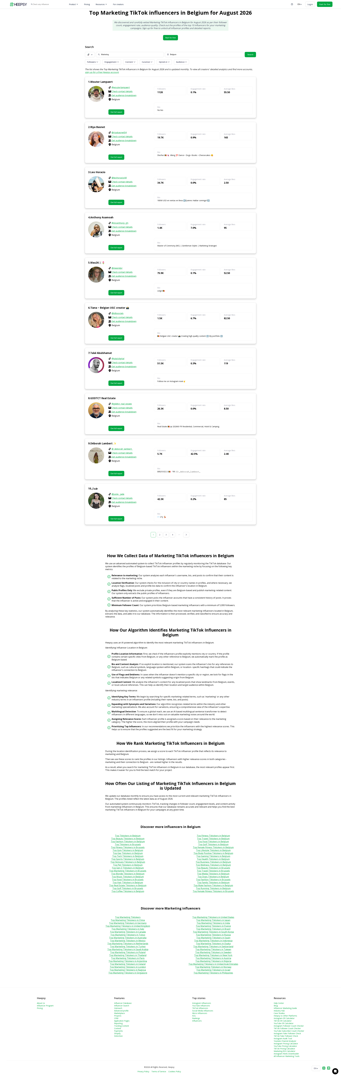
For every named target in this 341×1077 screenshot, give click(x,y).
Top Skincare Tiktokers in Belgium (127, 862)
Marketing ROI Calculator (284, 1051)
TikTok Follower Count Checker (287, 1028)
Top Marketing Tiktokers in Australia (127, 937)
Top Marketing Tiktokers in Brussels (127, 870)
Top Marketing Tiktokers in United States (213, 917)
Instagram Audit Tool (283, 1038)
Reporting (118, 1023)
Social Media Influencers (202, 1010)
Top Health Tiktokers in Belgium (213, 859)
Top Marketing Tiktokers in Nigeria (213, 961)
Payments (118, 1031)
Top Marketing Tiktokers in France (213, 926)
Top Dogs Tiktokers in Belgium (213, 876)
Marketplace (119, 1013)
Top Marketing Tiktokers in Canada (128, 931)
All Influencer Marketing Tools (286, 1056)
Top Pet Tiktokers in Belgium (128, 864)
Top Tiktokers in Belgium (128, 835)
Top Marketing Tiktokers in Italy (127, 928)
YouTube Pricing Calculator (285, 1046)
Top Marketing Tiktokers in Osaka (213, 943)
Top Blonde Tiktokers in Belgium (127, 873)
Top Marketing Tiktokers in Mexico (127, 940)
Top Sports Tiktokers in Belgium (127, 859)
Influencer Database (123, 1003)
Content (117, 1028)
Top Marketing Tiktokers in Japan (213, 920)
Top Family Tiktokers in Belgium (213, 882)
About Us (41, 1003)
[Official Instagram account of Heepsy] (323, 1068)
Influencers (197, 1021)
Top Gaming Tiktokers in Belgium (213, 856)
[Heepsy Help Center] (292, 4)
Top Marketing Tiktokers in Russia (213, 934)
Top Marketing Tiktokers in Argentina (128, 961)
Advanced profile (121, 1010)
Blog (276, 1005)
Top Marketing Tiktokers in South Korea (213, 931)
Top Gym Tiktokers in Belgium (128, 850)
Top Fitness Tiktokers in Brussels (128, 847)
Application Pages (121, 1021)
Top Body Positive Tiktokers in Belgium (213, 853)
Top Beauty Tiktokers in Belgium (127, 838)
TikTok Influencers (200, 1008)
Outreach (118, 1008)
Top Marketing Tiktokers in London (128, 967)
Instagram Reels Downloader (286, 1053)
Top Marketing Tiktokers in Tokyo (127, 934)
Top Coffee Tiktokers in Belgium (127, 891)
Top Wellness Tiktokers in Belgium (213, 864)
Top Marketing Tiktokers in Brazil (213, 928)
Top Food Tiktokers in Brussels (127, 879)
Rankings (196, 1018)
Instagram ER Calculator (284, 1018)
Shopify (117, 1033)
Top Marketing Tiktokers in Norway (213, 967)
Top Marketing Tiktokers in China (128, 920)
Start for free (170, 38)
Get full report (116, 112)
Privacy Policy (143, 1071)
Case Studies (279, 1013)
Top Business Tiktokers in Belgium (213, 862)
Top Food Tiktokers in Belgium (213, 841)
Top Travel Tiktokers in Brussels (213, 870)
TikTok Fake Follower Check (286, 1036)
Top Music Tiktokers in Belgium (128, 876)
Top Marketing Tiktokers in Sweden (213, 952)
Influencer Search (121, 1005)
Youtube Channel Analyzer (285, 1041)
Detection (118, 1036)
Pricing (87, 4)
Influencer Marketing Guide (285, 1008)
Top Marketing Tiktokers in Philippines (213, 972)
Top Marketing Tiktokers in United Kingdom (127, 926)
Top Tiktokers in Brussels (128, 844)
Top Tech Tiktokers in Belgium (127, 856)
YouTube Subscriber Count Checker (289, 1031)
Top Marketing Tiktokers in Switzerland (213, 946)
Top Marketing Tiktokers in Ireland (127, 964)
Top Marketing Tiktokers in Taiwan (213, 949)
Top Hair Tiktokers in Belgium (128, 882)
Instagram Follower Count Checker (289, 1026)
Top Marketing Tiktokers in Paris (128, 958)
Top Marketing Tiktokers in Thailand (127, 955)
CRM (116, 1018)
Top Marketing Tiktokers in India (213, 923)
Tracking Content (121, 1026)
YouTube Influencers (201, 1005)
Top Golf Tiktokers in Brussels (127, 888)
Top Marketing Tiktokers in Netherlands (127, 943)
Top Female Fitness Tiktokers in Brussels (213, 891)
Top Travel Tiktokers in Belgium (213, 838)
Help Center (279, 1003)
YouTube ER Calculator (283, 1023)
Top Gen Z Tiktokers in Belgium (128, 867)
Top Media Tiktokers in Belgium (213, 873)
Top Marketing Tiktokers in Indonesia (213, 940)
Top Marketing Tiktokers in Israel (213, 969)
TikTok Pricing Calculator (284, 1048)
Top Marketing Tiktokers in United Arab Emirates (213, 964)
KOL (194, 1015)
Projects (117, 1015)
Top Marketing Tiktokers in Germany (128, 923)
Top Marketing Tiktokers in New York (213, 955)
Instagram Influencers (201, 1003)
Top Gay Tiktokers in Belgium (128, 853)
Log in (310, 4)
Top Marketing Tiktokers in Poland (127, 952)
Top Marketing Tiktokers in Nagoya (128, 969)
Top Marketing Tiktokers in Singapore (127, 972)
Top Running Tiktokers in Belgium (213, 888)
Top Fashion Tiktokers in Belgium (128, 841)
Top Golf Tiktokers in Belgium (213, 844)
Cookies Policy (174, 1071)
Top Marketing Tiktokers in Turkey (128, 946)
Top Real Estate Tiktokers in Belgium (127, 885)
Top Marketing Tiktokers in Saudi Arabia (127, 949)
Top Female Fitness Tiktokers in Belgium (213, 847)
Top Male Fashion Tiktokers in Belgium (213, 885)
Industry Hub (279, 1010)
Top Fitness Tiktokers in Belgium (213, 835)
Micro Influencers (199, 1013)
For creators (118, 4)
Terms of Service (158, 1071)
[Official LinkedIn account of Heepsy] (328, 1068)
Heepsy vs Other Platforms (285, 1015)
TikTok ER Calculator (283, 1021)
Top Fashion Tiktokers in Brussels (213, 879)
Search (250, 54)
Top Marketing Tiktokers (128, 917)
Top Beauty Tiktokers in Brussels (213, 867)
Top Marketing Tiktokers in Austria (213, 958)
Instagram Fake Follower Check (287, 1033)
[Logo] (18, 4)
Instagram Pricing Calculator (286, 1043)
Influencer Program (45, 1005)
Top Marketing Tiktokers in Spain (213, 937)
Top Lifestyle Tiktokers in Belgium (213, 850)
